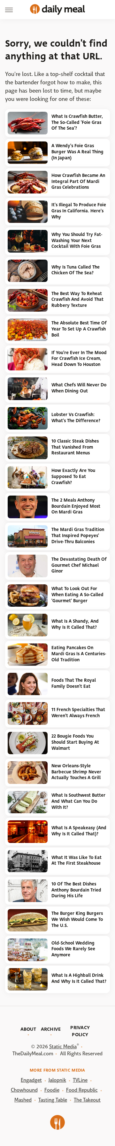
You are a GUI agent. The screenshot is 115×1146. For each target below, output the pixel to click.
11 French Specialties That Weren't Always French (78, 713)
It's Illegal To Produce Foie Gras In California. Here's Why (78, 211)
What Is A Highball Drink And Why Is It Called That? (78, 978)
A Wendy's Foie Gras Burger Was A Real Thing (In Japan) (77, 152)
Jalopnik (57, 1080)
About (28, 1029)
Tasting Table (52, 1100)
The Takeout (87, 1100)
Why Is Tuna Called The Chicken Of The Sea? (75, 270)
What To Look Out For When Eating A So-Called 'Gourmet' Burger (77, 594)
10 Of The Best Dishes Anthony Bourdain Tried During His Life (76, 890)
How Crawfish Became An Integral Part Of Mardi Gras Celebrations (78, 181)
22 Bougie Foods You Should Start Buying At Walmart (75, 742)
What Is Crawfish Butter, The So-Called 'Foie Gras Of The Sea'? (77, 122)
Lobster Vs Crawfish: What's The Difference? (75, 418)
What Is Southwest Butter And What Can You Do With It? (78, 801)
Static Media (63, 1046)
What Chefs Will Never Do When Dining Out (78, 388)
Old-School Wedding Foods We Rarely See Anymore (73, 949)
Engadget (31, 1080)
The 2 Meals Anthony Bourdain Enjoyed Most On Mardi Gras (75, 506)
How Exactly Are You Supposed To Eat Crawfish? (73, 476)
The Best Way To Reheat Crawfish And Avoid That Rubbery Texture (77, 299)
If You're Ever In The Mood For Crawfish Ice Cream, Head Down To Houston (79, 359)
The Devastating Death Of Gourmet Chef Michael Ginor (79, 565)
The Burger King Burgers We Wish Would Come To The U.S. (77, 919)
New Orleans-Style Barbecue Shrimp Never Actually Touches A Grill (76, 772)
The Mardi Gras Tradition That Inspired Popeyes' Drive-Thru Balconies (77, 535)
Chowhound (24, 1090)
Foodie (51, 1090)
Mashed (23, 1100)
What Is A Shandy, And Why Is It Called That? (75, 624)
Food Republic (82, 1090)
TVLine (80, 1080)
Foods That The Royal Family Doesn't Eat (73, 683)
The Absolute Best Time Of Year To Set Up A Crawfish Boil (79, 329)
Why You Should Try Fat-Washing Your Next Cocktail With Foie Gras (77, 240)
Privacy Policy (80, 1031)
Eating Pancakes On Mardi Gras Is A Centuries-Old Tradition (78, 654)
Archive (51, 1029)
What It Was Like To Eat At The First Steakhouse (76, 860)
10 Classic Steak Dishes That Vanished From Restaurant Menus (75, 447)
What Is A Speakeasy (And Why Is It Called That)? (78, 831)
